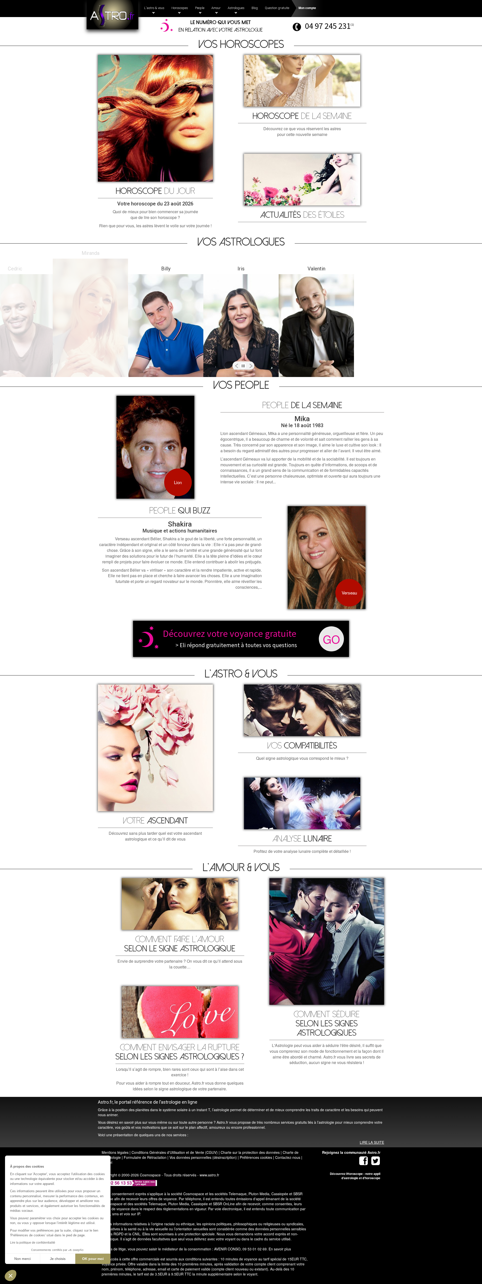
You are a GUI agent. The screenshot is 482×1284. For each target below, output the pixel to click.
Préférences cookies (256, 1157)
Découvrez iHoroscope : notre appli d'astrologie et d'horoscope (355, 1175)
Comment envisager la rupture (179, 1052)
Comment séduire (326, 1023)
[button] (11, 1275)
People (302, 405)
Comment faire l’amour (179, 944)
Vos (302, 745)
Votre (155, 820)
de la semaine (302, 116)
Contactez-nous (287, 1157)
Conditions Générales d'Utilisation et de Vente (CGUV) (175, 1152)
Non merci (22, 1259)
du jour (155, 191)
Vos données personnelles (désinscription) (203, 1157)
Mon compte (307, 8)
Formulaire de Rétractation (145, 1157)
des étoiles (302, 215)
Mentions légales (115, 1152)
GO (331, 639)
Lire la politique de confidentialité (32, 1242)
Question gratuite (277, 8)
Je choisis (58, 1259)
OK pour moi (93, 1259)
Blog (255, 8)
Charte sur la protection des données (250, 1152)
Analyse (302, 839)
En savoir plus (280, 1248)
